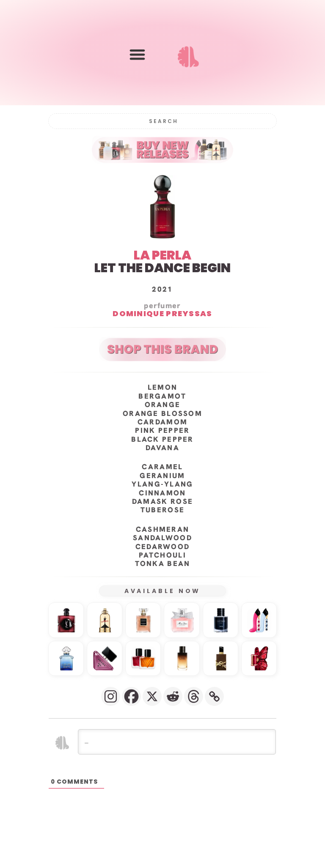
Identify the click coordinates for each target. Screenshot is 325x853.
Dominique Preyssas (162, 314)
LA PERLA (162, 255)
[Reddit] (172, 696)
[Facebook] (131, 696)
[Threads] (193, 696)
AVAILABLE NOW (162, 591)
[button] (137, 54)
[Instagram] (110, 696)
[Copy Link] (214, 696)
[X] (152, 696)
